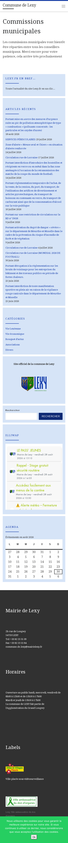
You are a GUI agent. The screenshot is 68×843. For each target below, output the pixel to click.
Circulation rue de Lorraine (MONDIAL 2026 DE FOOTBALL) (32, 255)
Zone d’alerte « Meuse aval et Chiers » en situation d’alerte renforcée (33, 146)
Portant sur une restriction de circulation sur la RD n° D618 (32, 216)
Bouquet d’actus (14, 339)
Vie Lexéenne (13, 328)
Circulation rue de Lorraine (21, 157)
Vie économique (14, 334)
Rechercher (12, 410)
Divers (9, 350)
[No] (63, 830)
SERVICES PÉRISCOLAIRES (20, 139)
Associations (12, 344)
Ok (34, 837)
